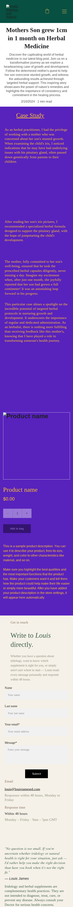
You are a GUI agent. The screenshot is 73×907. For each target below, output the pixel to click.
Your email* (12, 724)
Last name (11, 706)
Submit (36, 773)
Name (8, 687)
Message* (11, 742)
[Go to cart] (47, 11)
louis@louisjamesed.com (22, 789)
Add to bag (17, 528)
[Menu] (64, 11)
